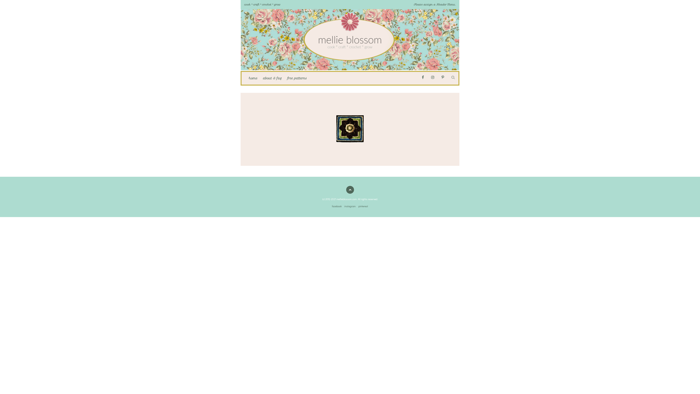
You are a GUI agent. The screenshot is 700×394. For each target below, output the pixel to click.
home (253, 78)
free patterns (297, 78)
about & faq (272, 78)
